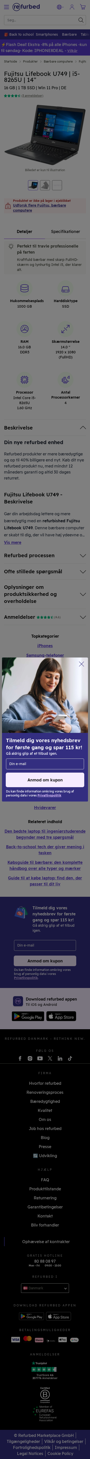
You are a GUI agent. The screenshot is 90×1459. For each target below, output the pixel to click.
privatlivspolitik (22, 745)
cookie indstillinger (25, 740)
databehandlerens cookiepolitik (36, 750)
